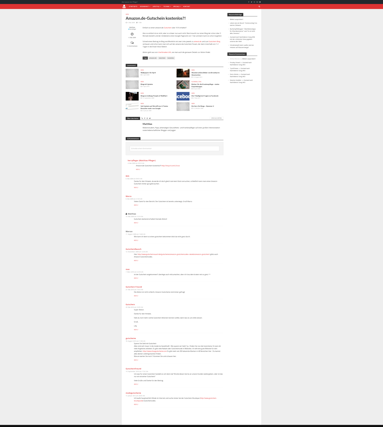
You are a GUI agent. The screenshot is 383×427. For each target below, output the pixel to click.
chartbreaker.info (164, 52)
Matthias (132, 27)
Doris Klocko (234, 74)
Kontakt (186, 6)
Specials (176, 6)
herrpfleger (133, 29)
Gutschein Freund (134, 287)
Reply (138, 169)
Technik (166, 6)
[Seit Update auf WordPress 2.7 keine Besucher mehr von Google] (132, 106)
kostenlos (171, 58)
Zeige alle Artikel (216, 118)
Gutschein (167, 28)
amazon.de (152, 58)
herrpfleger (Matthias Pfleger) (142, 160)
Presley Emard (235, 62)
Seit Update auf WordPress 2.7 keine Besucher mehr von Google (154, 107)
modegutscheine (133, 393)
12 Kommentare (132, 46)
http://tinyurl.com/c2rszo (170, 166)
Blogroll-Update (147, 84)
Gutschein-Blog (214, 41)
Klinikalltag (196, 82)
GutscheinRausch (133, 249)
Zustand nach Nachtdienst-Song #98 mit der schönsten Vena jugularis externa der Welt (242, 39)
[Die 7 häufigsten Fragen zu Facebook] (183, 96)
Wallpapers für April (148, 73)
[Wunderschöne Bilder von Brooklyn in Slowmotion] (183, 73)
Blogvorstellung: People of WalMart (154, 96)
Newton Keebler (235, 80)
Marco (128, 196)
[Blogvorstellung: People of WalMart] (132, 96)
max (128, 269)
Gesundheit (144, 6)
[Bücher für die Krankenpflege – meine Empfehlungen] (183, 84)
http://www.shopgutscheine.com (155, 351)
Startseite (133, 6)
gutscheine (131, 338)
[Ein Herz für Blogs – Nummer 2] (183, 106)
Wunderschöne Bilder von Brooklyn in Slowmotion (206, 74)
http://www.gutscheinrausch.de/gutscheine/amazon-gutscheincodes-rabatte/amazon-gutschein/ (174, 254)
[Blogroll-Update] (132, 84)
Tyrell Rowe (234, 68)
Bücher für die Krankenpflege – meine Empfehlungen (205, 85)
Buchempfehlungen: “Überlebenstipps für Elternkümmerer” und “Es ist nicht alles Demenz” (243, 31)
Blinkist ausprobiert (236, 19)
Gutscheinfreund (133, 368)
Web (127, 14)
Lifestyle (156, 6)
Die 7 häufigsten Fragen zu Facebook (205, 96)
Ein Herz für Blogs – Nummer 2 (203, 106)
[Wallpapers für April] (132, 73)
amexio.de (198, 41)
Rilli (127, 176)
